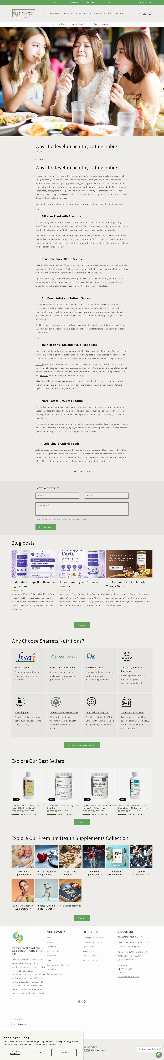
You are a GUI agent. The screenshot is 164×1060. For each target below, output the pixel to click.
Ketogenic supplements (116, 873)
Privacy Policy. (58, 1044)
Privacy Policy (88, 947)
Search (50, 938)
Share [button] (40, 159)
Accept (40, 1052)
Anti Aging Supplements (21, 873)
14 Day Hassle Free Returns (64, 712)
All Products (52, 956)
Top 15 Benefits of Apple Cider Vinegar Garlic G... (126, 584)
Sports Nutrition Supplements (46, 907)
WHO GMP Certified (95, 667)
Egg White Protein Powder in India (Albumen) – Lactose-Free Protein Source (100, 807)
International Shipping (97, 712)
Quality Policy (88, 951)
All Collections (53, 951)
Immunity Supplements (92, 873)
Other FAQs (51, 969)
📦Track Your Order (55, 974)
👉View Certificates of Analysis (82, 745)
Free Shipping (22, 712)
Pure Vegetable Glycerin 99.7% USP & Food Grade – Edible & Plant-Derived (28, 807)
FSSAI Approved (23, 667)
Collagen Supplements (140, 873)
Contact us (51, 947)
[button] (44, 13)
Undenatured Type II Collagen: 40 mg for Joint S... (34, 584)
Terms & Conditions (91, 956)
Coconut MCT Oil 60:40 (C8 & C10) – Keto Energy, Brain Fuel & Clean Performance (133, 807)
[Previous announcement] (55, 2)
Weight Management (70, 905)
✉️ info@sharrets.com (128, 976)
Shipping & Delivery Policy (93, 938)
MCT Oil (39, 364)
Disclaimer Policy (90, 960)
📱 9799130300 (125, 969)
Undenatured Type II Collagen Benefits (79, 584)
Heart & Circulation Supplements (46, 873)
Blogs (49, 960)
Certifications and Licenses (58, 965)
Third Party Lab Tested (132, 712)
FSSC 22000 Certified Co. (62, 667)
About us (51, 942)
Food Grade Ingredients (69, 873)
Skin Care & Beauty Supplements (23, 907)
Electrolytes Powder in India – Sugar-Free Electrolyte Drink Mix (62, 807)
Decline (65, 1052)
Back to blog (83, 471)
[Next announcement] (109, 2)
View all (82, 625)
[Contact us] (159, 1055)
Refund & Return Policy (92, 942)
